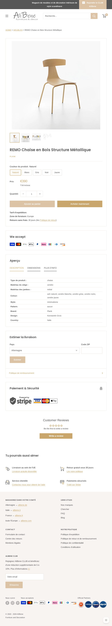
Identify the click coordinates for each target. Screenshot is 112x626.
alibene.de (22, 505)
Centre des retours (13, 538)
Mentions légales (12, 543)
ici (29, 569)
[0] (104, 16)
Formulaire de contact (15, 534)
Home (8, 30)
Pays (12, 344)
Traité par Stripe (74, 484)
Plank (13, 157)
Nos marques (67, 505)
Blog (63, 517)
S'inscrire (14, 585)
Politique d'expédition (70, 534)
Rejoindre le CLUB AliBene (95, 4)
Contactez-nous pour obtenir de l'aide (28, 484)
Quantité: (14, 194)
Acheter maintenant (79, 204)
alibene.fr (19, 515)
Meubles (17, 30)
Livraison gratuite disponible (24, 471)
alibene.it (16, 510)
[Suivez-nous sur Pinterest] (18, 603)
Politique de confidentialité (72, 543)
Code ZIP (85, 344)
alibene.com (26, 520)
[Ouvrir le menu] (6, 16)
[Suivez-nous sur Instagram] (12, 603)
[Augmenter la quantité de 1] (40, 194)
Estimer (17, 359)
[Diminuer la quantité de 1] (23, 194)
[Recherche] (94, 16)
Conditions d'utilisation (70, 547)
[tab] (17, 268)
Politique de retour (48, 220)
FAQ (63, 513)
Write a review (56, 436)
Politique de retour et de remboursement (78, 538)
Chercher (65, 509)
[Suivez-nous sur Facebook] (7, 603)
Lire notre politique (75, 471)
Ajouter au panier (32, 204)
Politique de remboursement (21, 373)
